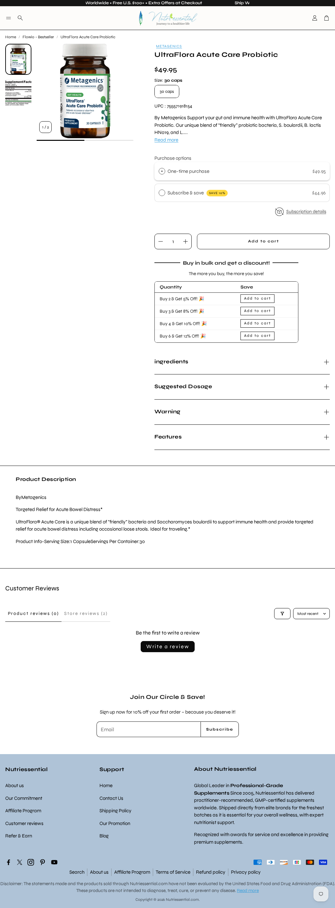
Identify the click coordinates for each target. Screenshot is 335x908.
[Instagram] (30, 862)
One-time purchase (188, 171)
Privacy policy (246, 872)
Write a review (167, 646)
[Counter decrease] (161, 241)
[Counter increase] (185, 241)
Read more (166, 140)
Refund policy (210, 872)
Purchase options (172, 158)
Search (76, 872)
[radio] (162, 171)
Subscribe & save (196, 193)
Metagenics (169, 46)
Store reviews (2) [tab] (86, 613)
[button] (8, 18)
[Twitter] (19, 862)
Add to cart (257, 298)
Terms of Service (173, 872)
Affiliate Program (132, 872)
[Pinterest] (42, 862)
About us (99, 872)
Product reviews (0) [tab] (33, 613)
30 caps (167, 91)
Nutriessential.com (149, 883)
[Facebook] (8, 862)
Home (10, 37)
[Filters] (282, 613)
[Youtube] (54, 862)
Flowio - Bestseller (38, 37)
